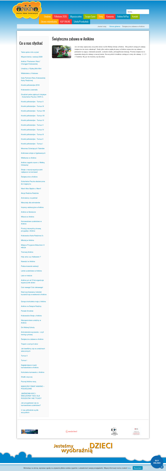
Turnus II (24, 355)
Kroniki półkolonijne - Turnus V (32, 125)
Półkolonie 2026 (60, 16)
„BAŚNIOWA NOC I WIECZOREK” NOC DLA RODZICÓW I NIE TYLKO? (31, 395)
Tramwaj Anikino (27, 252)
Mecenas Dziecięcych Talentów (32, 148)
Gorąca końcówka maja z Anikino (33, 301)
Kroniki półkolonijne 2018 (30, 85)
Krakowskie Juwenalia (29, 89)
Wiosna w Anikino (27, 216)
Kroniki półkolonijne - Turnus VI (32, 120)
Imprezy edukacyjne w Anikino (32, 207)
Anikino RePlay (123, 16)
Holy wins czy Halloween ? (31, 256)
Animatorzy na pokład (29, 198)
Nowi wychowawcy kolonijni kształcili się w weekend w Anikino (34, 294)
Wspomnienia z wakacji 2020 (31, 56)
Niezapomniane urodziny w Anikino (31, 321)
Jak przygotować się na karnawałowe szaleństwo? (31, 404)
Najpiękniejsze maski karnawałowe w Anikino (30, 366)
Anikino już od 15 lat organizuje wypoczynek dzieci (32, 281)
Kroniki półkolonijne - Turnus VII (32, 115)
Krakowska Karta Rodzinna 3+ (32, 235)
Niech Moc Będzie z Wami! (31, 188)
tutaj (129, 468)
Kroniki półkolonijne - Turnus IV (32, 129)
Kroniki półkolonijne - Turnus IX (32, 106)
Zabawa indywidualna (49, 21)
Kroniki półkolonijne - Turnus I (32, 143)
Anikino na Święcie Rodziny (31, 306)
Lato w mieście (26, 275)
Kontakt (135, 16)
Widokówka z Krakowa (29, 73)
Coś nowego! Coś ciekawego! (32, 287)
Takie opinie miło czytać (30, 52)
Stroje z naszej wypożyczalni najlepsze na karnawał (31, 170)
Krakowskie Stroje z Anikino (31, 315)
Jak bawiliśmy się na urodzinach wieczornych (33, 349)
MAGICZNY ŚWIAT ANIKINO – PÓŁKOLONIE (32, 387)
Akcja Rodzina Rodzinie (30, 193)
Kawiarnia (110, 16)
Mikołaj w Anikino (27, 240)
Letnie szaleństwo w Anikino (31, 271)
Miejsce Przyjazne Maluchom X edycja (32, 246)
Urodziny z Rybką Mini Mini (31, 68)
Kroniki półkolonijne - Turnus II (32, 139)
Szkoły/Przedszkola (81, 21)
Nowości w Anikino (28, 261)
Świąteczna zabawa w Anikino (32, 339)
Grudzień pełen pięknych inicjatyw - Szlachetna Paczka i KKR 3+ (33, 95)
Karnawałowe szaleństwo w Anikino (31, 222)
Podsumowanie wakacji (29, 266)
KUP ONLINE (65, 21)
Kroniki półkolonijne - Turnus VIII (33, 111)
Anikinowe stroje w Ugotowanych (33, 153)
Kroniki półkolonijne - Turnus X (32, 101)
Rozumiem (137, 468)
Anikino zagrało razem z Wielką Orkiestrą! (32, 163)
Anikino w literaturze (28, 212)
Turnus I (24, 360)
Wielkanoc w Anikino (28, 158)
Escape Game (90, 16)
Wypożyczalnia (76, 16)
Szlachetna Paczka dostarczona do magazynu (33, 182)
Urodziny (47, 16)
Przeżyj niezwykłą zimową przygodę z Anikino (31, 229)
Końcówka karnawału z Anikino (32, 372)
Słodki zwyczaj (26, 377)
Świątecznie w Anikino (29, 176)
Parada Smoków (27, 311)
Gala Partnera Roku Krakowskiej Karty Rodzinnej (33, 79)
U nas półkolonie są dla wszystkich (29, 411)
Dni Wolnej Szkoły (28, 327)
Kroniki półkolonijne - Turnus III (32, 134)
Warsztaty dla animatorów (30, 202)
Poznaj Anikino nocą (28, 381)
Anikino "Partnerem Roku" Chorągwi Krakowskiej (30, 62)
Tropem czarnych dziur (29, 344)
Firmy (101, 16)
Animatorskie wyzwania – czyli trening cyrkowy (32, 333)
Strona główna (114, 26)
